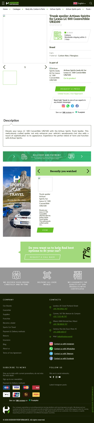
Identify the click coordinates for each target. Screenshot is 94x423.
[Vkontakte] (50, 377)
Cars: (51, 53)
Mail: (62, 336)
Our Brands (7, 306)
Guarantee (7, 310)
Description (11, 120)
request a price (70, 89)
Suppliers (6, 314)
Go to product (70, 78)
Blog (4, 344)
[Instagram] (57, 377)
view (45, 230)
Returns (6, 336)
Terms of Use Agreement (12, 353)
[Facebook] (54, 377)
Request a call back (42, 257)
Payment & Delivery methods (14, 331)
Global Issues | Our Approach (70, 93)
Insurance (6, 340)
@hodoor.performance (93, 399)
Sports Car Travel (9, 327)
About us (6, 349)
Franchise (6, 319)
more (16, 218)
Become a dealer (9, 323)
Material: (53, 55)
